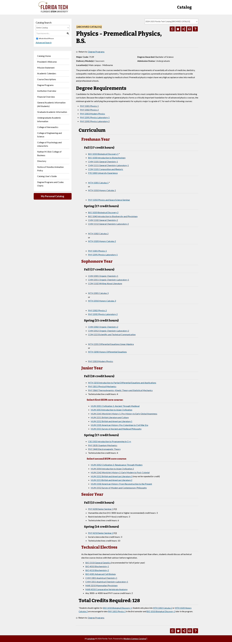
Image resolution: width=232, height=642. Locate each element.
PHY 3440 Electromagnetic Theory (104, 449)
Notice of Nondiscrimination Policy (50, 169)
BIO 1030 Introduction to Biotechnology (107, 157)
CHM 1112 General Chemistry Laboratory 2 (108, 224)
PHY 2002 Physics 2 (89, 109)
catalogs (91, 638)
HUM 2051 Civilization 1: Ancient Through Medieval (115, 406)
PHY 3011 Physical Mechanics (102, 386)
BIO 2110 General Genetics (98, 562)
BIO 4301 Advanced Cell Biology (100, 574)
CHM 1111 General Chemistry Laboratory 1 (108, 165)
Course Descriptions (46, 79)
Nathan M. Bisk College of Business (49, 153)
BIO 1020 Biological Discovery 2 (103, 212)
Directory (41, 161)
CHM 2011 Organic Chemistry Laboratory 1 (108, 279)
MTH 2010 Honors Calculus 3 (102, 300)
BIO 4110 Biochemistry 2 (97, 570)
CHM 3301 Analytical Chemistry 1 (101, 578)
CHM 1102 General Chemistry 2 (103, 220)
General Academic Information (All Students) (51, 104)
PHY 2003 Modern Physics (92, 113)
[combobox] (171, 21)
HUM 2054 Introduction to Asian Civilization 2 (112, 468)
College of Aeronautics (47, 127)
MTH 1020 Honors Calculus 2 (102, 241)
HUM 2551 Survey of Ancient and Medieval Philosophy (116, 429)
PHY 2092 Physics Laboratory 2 (95, 121)
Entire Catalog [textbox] (42, 28)
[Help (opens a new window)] (195, 28)
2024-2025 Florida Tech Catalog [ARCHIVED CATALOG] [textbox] (167, 21)
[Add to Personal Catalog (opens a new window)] (177, 28)
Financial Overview (46, 96)
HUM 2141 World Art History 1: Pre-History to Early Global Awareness (124, 413)
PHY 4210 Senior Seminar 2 (100, 533)
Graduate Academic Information (52, 112)
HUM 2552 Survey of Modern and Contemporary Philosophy (119, 487)
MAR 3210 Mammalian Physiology (101, 585)
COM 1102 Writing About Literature (105, 283)
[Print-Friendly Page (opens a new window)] (189, 28)
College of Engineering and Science (49, 135)
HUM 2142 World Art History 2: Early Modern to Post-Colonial (120, 472)
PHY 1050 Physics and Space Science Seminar (109, 200)
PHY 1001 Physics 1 (89, 106)
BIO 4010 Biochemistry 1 (97, 566)
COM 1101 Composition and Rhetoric (105, 169)
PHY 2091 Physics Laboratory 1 (95, 117)
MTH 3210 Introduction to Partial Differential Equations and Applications (122, 382)
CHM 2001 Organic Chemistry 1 (103, 276)
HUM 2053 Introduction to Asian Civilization (111, 409)
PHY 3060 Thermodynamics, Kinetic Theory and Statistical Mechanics (120, 390)
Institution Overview (46, 91)
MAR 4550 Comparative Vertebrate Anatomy (106, 589)
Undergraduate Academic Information (49, 119)
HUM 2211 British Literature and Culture (110, 417)
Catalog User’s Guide (47, 176)
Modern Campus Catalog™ (135, 638)
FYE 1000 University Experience (103, 173)
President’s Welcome (47, 61)
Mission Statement (46, 67)
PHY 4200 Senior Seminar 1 (100, 509)
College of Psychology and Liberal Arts (49, 144)
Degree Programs (45, 85)
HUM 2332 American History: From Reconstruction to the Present (121, 484)
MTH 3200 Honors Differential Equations (107, 351)
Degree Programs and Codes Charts (50, 184)
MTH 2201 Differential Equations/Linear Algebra (111, 344)
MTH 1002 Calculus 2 (98, 233)
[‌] (53, 11)
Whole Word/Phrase (46, 38)
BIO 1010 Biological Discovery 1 (103, 154)
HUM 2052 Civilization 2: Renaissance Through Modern (116, 464)
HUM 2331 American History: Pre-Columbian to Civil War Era (119, 425)
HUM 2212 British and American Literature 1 (111, 421)
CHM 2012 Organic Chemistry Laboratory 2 (108, 330)
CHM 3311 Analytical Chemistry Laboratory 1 (106, 581)
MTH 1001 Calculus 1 (98, 182)
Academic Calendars (46, 73)
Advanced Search (44, 42)
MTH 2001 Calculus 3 (98, 293)
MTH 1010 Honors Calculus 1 (102, 190)
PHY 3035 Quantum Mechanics (102, 445)
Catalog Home (44, 56)
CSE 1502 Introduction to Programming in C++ (109, 441)
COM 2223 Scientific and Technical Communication (112, 334)
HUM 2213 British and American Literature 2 (111, 480)
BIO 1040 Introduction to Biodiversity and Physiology (113, 216)
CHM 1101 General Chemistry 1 (103, 161)
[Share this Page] (183, 28)
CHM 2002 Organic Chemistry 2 (103, 326)
